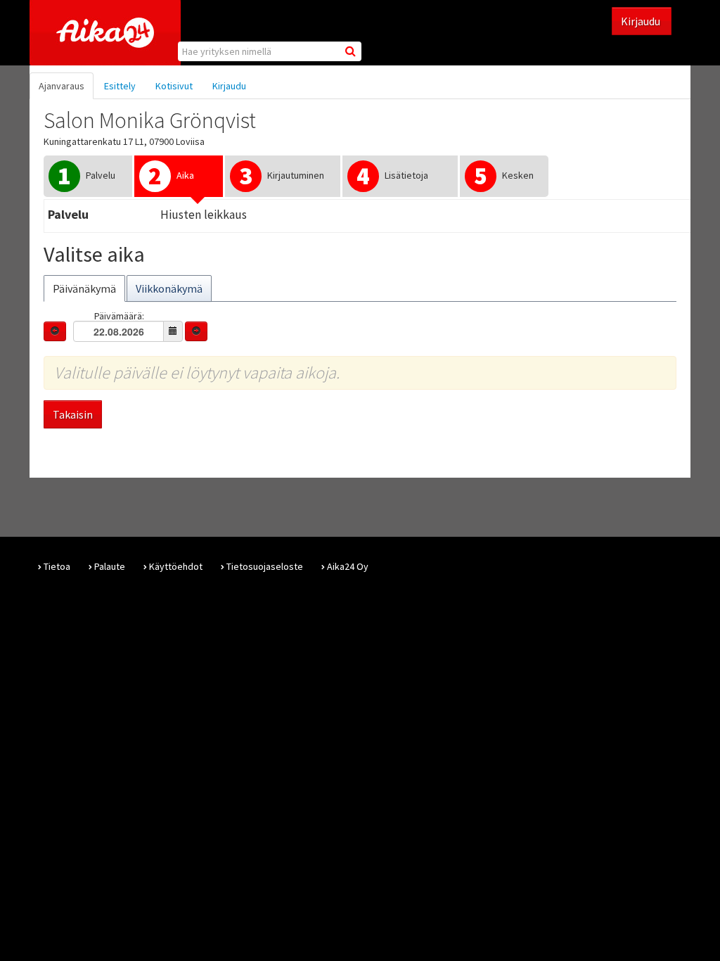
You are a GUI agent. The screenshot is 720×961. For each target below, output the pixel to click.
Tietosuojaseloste (264, 566)
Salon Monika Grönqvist (150, 120)
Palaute (109, 566)
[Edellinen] (55, 331)
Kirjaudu (641, 21)
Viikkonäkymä (169, 288)
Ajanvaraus (61, 85)
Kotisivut (174, 85)
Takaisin (73, 414)
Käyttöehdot (175, 566)
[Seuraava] (196, 331)
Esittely (120, 85)
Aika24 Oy (347, 566)
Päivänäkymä (84, 288)
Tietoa (57, 566)
